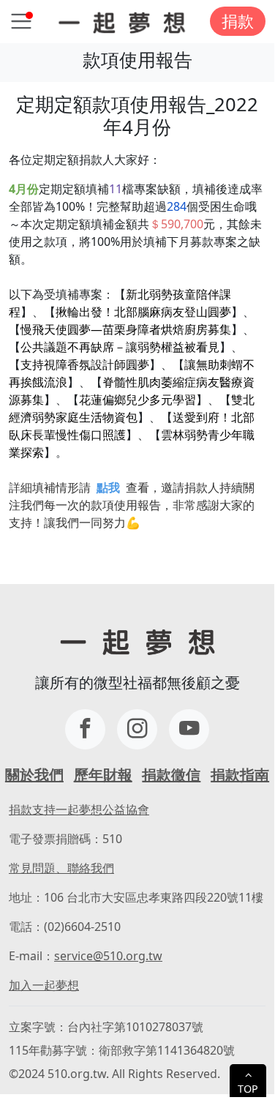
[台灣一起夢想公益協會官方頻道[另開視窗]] (189, 729)
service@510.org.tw (108, 956)
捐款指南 (240, 775)
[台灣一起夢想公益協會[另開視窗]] (137, 729)
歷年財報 (103, 775)
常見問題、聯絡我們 (61, 868)
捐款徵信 (171, 775)
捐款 (238, 20)
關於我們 (34, 775)
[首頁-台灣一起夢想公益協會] (122, 21)
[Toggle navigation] (21, 21)
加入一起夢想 (44, 985)
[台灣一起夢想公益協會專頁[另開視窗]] (85, 729)
